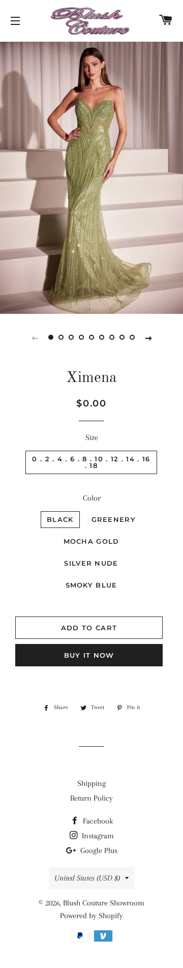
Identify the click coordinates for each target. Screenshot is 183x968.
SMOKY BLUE (91, 585)
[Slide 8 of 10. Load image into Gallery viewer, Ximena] (122, 338)
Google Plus (97, 850)
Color (92, 498)
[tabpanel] (91, 176)
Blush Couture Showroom (103, 902)
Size (91, 437)
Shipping (91, 783)
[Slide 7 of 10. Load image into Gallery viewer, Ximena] (112, 338)
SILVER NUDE (91, 563)
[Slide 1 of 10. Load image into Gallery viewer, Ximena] (51, 338)
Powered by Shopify (91, 915)
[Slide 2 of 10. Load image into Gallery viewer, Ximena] (61, 338)
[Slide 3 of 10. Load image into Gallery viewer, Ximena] (71, 338)
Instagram (97, 835)
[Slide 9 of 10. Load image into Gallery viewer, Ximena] (132, 338)
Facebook (97, 821)
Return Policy (91, 798)
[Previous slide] (34, 338)
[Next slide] (148, 338)
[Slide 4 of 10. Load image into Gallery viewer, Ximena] (81, 338)
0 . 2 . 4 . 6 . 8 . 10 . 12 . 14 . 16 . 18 (91, 462)
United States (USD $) (87, 878)
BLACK (60, 519)
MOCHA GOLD (91, 541)
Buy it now (89, 655)
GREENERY (114, 519)
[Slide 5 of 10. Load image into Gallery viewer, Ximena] (91, 338)
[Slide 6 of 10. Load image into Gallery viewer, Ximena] (102, 338)
